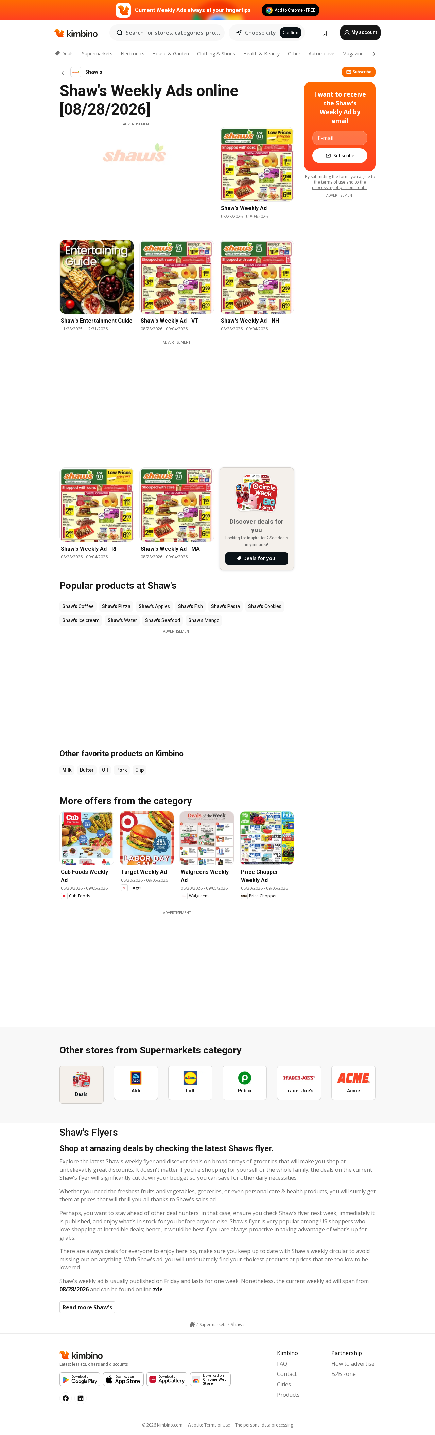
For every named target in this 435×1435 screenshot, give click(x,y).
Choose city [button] (260, 32)
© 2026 (162, 1425)
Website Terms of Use (209, 1425)
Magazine (353, 53)
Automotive (321, 53)
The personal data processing (264, 1425)
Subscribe (362, 72)
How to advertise (353, 1363)
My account (363, 32)
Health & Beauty (261, 53)
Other (294, 53)
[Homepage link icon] (192, 1324)
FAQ (282, 1363)
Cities (284, 1384)
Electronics (132, 53)
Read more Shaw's (87, 1307)
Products (288, 1394)
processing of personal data (339, 187)
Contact (287, 1374)
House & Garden (170, 53)
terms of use (333, 182)
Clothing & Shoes (216, 53)
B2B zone (343, 1374)
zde (158, 1289)
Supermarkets (97, 53)
